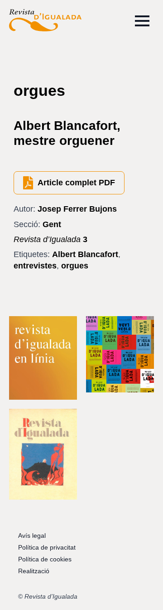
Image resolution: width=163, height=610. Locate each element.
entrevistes (35, 265)
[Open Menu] (142, 21)
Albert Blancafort (85, 254)
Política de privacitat (47, 547)
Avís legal (32, 535)
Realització (33, 571)
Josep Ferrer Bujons (77, 208)
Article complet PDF (76, 182)
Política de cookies (45, 559)
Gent (52, 224)
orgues (74, 265)
